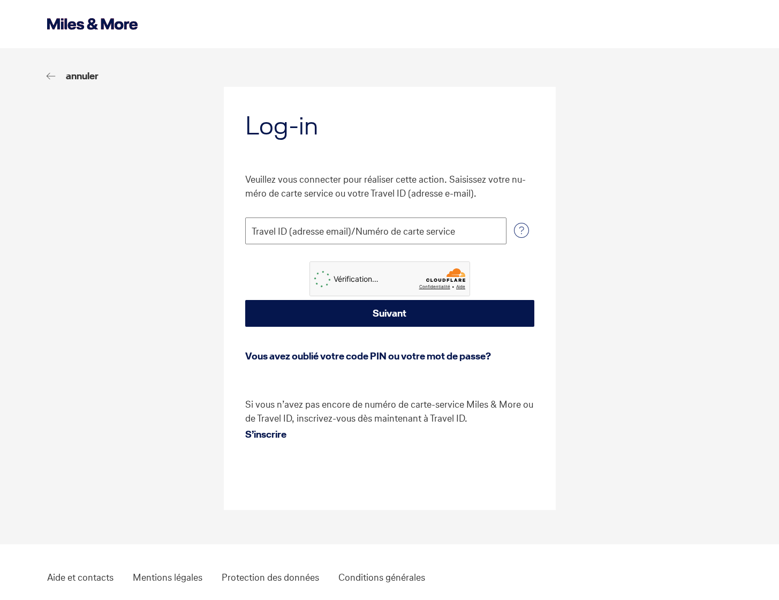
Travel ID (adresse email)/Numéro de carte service (353, 231)
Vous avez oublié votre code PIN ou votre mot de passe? (368, 356)
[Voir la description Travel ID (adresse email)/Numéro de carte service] (521, 231)
